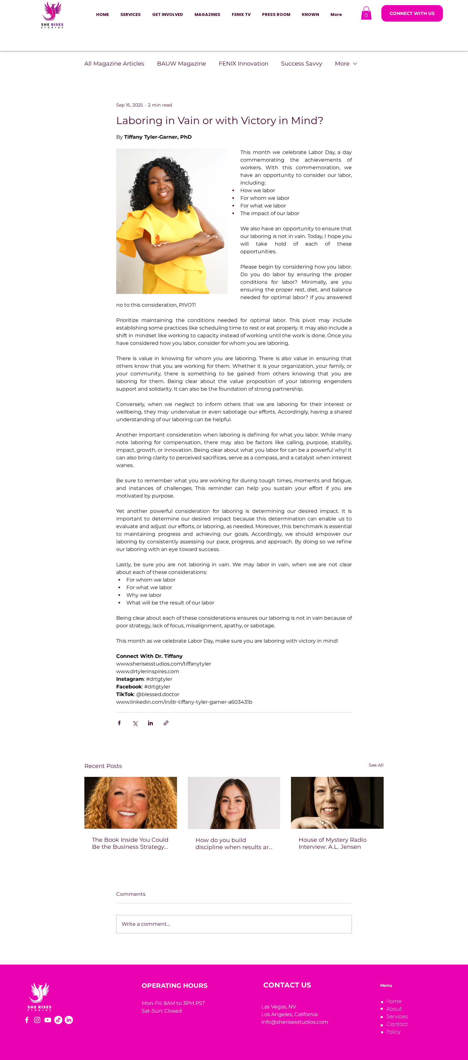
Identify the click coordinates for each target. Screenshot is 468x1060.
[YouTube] (48, 1020)
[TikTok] (58, 1020)
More (342, 63)
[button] (167, 15)
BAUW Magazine (181, 63)
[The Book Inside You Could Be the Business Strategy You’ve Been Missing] (130, 803)
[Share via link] (166, 723)
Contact (397, 1024)
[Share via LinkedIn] (150, 723)
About (394, 1009)
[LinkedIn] (69, 1020)
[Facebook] (27, 1020)
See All (376, 765)
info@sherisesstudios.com (294, 1022)
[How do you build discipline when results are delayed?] (234, 803)
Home (393, 1001)
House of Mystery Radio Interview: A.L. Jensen (332, 843)
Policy (393, 1032)
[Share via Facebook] (119, 723)
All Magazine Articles (114, 63)
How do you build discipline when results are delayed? (233, 844)
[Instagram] (37, 1020)
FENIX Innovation (243, 63)
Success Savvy (301, 63)
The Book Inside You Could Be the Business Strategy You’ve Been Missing (130, 843)
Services (397, 1016)
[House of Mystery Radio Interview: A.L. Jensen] (337, 803)
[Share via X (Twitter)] (135, 723)
